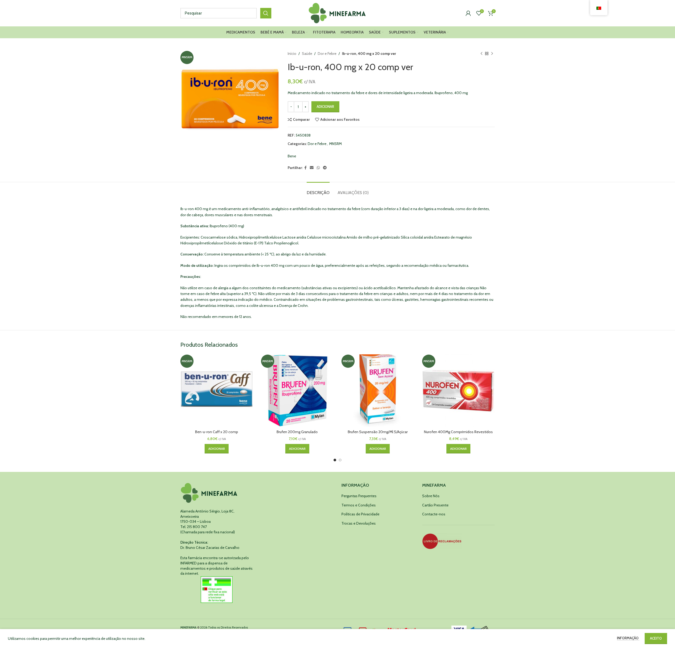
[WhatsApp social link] (318, 167)
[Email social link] (311, 167)
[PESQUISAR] (265, 13)
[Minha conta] (468, 13)
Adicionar (325, 106)
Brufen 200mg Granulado (297, 431)
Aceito (656, 638)
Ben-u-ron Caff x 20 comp (216, 431)
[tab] (318, 190)
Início (292, 53)
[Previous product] (481, 53)
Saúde (307, 53)
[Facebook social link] (305, 167)
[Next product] (492, 53)
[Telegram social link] (324, 167)
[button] (217, 448)
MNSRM (335, 143)
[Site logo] (337, 12)
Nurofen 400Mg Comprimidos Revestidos (458, 431)
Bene (292, 156)
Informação (628, 638)
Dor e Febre (327, 53)
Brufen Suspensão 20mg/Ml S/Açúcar (378, 431)
